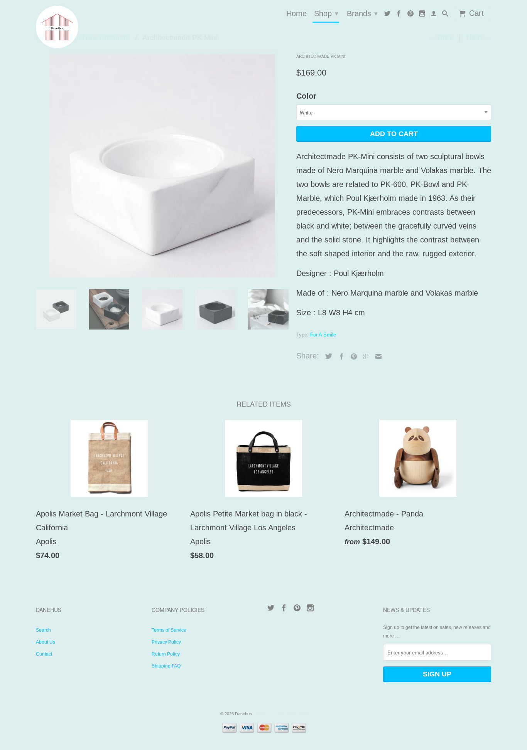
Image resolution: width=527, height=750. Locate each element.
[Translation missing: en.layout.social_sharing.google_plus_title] (364, 356)
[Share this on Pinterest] (352, 356)
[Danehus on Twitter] (387, 15)
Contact (44, 654)
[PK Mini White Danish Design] (162, 164)
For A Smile (323, 335)
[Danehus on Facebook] (399, 15)
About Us (45, 642)
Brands (362, 13)
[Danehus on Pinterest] (410, 15)
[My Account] (434, 15)
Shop (326, 13)
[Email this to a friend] (377, 356)
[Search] (445, 15)
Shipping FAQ (166, 666)
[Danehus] (90, 27)
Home (296, 14)
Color (306, 96)
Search (43, 630)
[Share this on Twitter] (326, 356)
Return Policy (166, 654)
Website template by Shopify (280, 713)
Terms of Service (169, 630)
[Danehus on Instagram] (422, 15)
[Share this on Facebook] (339, 356)
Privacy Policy (166, 642)
